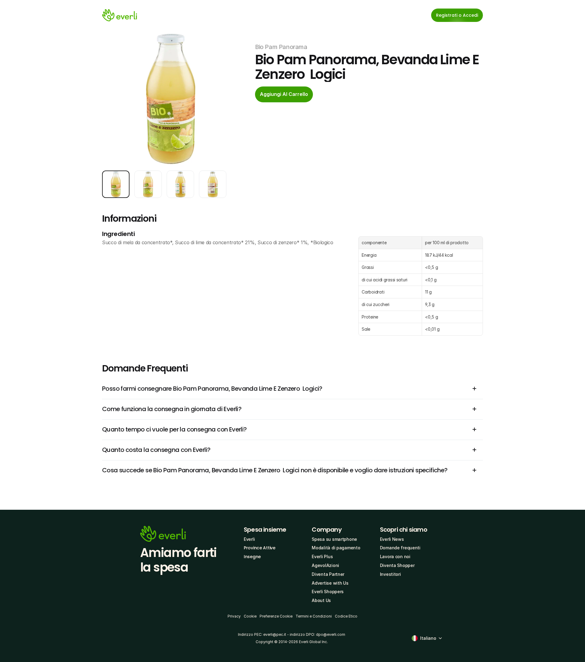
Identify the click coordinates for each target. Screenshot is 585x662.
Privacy (234, 616)
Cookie (250, 616)
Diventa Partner (328, 574)
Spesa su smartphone (334, 539)
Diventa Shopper (397, 565)
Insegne (252, 557)
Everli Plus (322, 556)
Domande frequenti (400, 547)
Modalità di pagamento (336, 547)
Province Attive (259, 548)
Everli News (392, 539)
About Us (321, 600)
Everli (249, 539)
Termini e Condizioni (314, 616)
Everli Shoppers (328, 591)
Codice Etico (346, 616)
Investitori (390, 574)
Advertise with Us (330, 583)
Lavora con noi (395, 556)
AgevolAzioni (325, 565)
